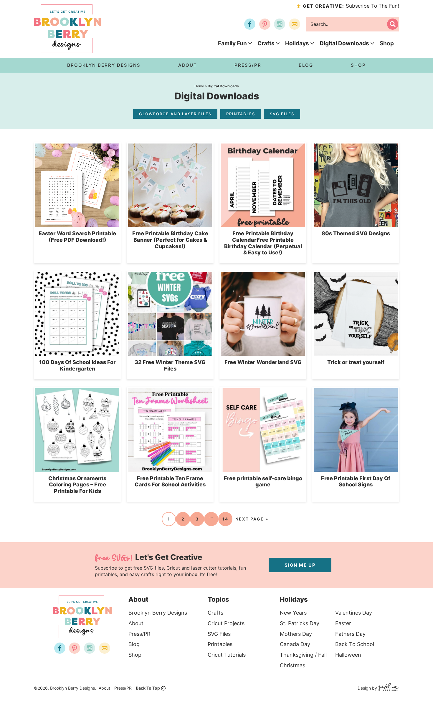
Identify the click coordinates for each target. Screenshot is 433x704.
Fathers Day (350, 634)
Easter (343, 623)
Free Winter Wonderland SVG (263, 362)
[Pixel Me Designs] (388, 688)
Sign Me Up (300, 565)
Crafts (266, 43)
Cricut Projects (226, 623)
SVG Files (282, 113)
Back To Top (148, 687)
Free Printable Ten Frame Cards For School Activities (170, 481)
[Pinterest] (264, 24)
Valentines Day (353, 613)
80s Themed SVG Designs (356, 233)
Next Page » (251, 518)
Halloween (348, 655)
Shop (387, 43)
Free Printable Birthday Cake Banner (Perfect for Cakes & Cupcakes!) (170, 239)
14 (225, 518)
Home (199, 86)
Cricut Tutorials (227, 655)
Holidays (297, 43)
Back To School (354, 644)
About (135, 623)
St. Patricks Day (299, 623)
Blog (134, 644)
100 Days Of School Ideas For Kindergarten (77, 365)
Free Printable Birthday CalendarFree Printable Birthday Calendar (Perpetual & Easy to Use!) (263, 243)
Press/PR (139, 634)
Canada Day (295, 644)
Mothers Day (296, 634)
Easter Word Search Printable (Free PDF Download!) (77, 236)
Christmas (292, 665)
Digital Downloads (344, 43)
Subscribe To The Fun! (351, 6)
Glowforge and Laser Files (175, 113)
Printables (240, 113)
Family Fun (232, 43)
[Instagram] (279, 24)
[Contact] (294, 24)
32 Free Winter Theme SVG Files (170, 365)
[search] (392, 24)
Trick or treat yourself (355, 362)
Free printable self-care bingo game (263, 481)
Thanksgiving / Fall (303, 655)
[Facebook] (249, 24)
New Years (293, 613)
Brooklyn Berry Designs (157, 613)
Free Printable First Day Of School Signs (355, 481)
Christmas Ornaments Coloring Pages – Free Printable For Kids (77, 484)
